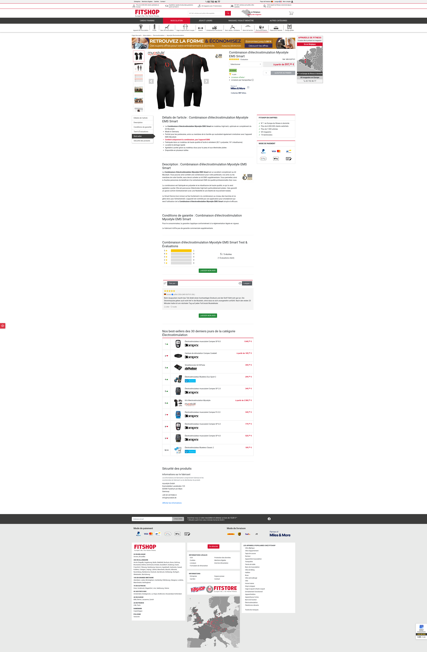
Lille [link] (135, 605)
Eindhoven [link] (161, 594)
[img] (248, 87)
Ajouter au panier (283, 73)
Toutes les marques (251, 610)
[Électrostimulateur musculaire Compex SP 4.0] (178, 438)
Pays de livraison (265, 1)
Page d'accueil (136, 35)
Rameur (248, 556)
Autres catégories (278, 21)
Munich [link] (167, 569)
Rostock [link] (153, 572)
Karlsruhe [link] (173, 567)
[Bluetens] (192, 380)
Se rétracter (213, 546)
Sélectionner (235, 64)
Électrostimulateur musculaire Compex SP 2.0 (203, 389)
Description (138, 122)
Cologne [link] (142, 569)
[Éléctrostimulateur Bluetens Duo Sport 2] (178, 379)
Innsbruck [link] (141, 588)
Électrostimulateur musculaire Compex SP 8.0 (203, 341)
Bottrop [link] (177, 562)
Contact (162, 1)
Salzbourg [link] (160, 588)
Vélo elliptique (250, 548)
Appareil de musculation (253, 559)
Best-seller (138, 136)
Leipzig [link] (148, 569)
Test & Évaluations (141, 132)
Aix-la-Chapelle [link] (139, 562)
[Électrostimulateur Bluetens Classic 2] (178, 450)
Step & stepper (250, 586)
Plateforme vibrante (252, 605)
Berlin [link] (155, 562)
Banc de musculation (252, 567)
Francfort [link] (137, 567)
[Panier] (291, 13)
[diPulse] (192, 369)
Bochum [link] (166, 562)
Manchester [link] (138, 582)
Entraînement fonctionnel (254, 592)
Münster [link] (174, 569)
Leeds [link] (143, 580)
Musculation (177, 21)
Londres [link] (180, 580)
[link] (263, 151)
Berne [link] (139, 600)
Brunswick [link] (137, 565)
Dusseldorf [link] (163, 565)
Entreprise (137, 1)
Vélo (246, 581)
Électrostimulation (158, 35)
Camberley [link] (158, 580)
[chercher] (228, 13)
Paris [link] (138, 605)
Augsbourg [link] (148, 562)
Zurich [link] (151, 600)
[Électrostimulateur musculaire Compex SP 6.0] (178, 426)
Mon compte (287, 1)
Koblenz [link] (136, 569)
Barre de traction (251, 600)
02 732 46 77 (310, 81)
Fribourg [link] (144, 567)
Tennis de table (250, 564)
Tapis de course (250, 553)
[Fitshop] (147, 13)
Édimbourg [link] (166, 580)
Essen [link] (177, 565)
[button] (138, 56)
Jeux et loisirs (205, 21)
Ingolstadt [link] (165, 567)
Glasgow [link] (174, 580)
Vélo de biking (250, 570)
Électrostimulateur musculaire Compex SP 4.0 (203, 436)
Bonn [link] (172, 562)
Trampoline (249, 562)
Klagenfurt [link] (148, 588)
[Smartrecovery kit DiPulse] (178, 367)
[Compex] (192, 345)
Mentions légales (147, 1)
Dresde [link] (156, 565)
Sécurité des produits (142, 141)
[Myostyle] (156, 53)
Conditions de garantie (142, 127)
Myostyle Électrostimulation (175, 35)
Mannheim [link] (161, 569)
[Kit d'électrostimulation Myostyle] (178, 403)
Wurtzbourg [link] (146, 574)
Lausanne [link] (145, 600)
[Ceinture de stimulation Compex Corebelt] (178, 356)
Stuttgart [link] (176, 572)
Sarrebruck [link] (160, 572)
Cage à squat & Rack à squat (255, 589)
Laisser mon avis (208, 271)
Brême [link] (143, 565)
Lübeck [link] (154, 569)
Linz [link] (154, 588)
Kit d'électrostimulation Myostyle (197, 400)
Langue (276, 1)
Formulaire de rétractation (199, 566)
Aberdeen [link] (137, 580)
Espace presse (219, 576)
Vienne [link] (166, 588)
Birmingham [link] (150, 580)
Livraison (193, 563)
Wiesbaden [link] (137, 574)
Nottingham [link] (146, 582)
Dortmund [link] (150, 565)
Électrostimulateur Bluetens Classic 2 (199, 447)
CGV (191, 558)
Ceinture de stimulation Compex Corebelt (201, 353)
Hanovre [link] (158, 567)
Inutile (174, 307)
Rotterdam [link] (178, 594)
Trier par (172, 283)
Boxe (247, 575)
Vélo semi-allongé (251, 578)
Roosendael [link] (170, 594)
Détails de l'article (140, 118)
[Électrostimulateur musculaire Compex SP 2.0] (178, 391)
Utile (167, 307)
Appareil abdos (250, 594)
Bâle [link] (135, 600)
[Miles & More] (280, 534)
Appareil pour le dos (252, 597)
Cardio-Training (147, 21)
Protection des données (222, 558)
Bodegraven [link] (146, 594)
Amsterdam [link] (138, 594)
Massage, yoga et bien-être (241, 21)
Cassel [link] (179, 567)
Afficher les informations (172, 503)
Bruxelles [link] (142, 557)
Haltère (247, 572)
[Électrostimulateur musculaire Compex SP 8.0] (178, 344)
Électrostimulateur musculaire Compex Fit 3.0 (202, 412)
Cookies (192, 560)
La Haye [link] (154, 594)
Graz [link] (135, 588)
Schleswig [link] (168, 572)
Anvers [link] (136, 557)
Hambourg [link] (151, 567)
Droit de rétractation (221, 563)
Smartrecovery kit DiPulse (195, 365)
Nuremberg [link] (137, 572)
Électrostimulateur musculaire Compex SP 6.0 (203, 424)
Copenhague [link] (138, 611)
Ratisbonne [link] (146, 572)
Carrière (156, 1)
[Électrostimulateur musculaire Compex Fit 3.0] (178, 414)
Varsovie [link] (137, 617)
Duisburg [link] (171, 565)
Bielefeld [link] (160, 562)
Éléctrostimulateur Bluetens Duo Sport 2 (200, 377)
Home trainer (249, 583)
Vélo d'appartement (252, 551)
